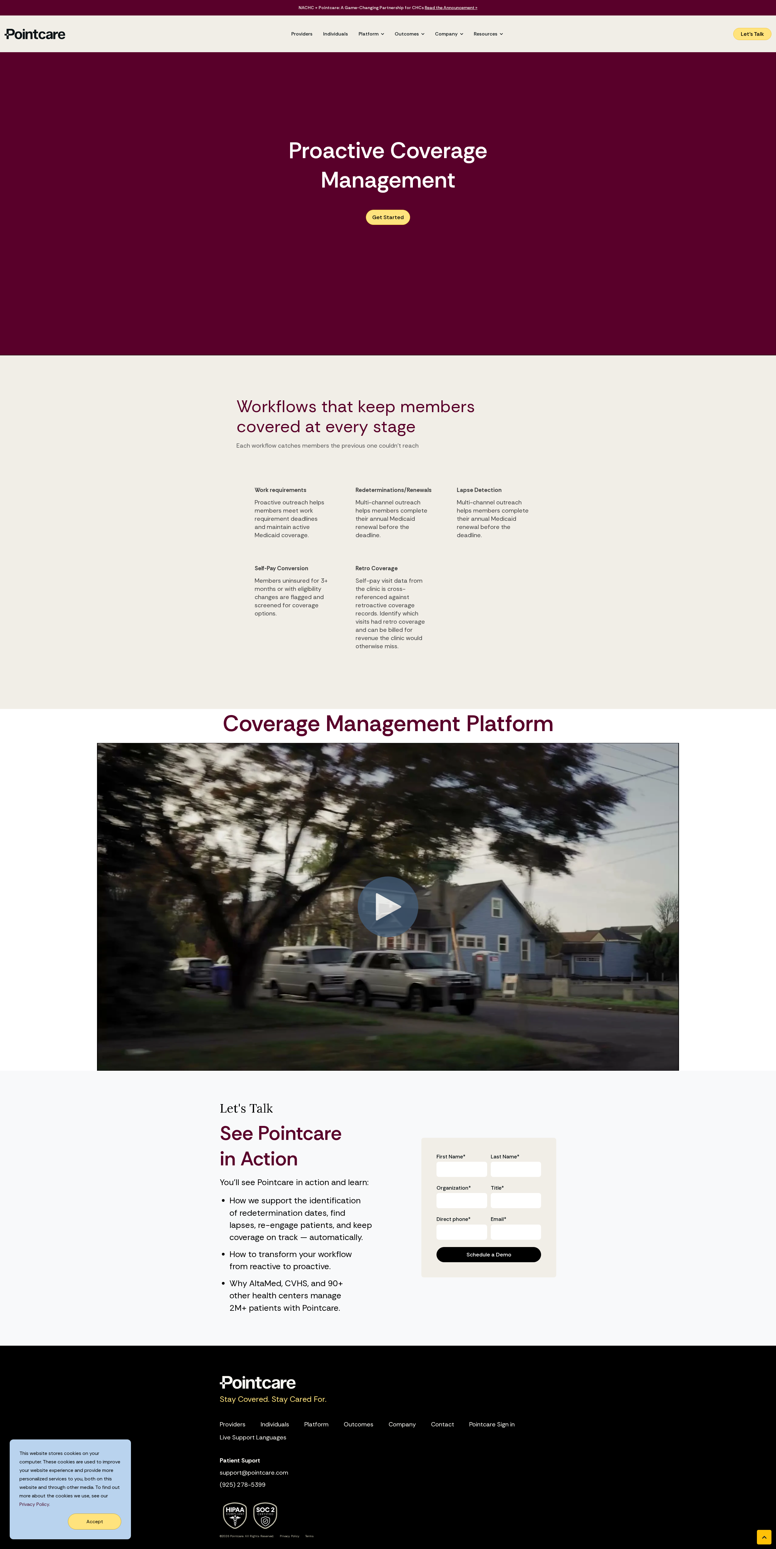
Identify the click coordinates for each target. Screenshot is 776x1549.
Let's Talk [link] (752, 34)
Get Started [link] (388, 217)
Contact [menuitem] (442, 1424)
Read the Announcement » (451, 7)
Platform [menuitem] (316, 1424)
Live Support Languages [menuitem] (253, 1437)
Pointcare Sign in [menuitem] (492, 1424)
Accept (94, 1521)
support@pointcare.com (254, 1472)
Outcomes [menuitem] (358, 1424)
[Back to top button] (764, 1537)
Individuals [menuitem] (275, 1424)
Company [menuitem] (402, 1424)
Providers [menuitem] (233, 1424)
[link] (35, 33)
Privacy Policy (34, 1504)
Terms (309, 1536)
